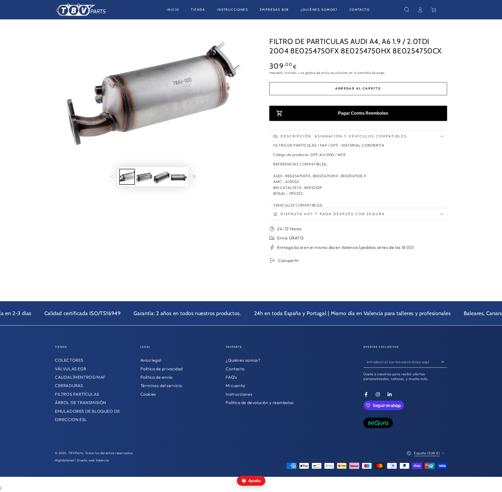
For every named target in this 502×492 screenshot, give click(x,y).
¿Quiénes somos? (243, 360)
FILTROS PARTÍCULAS (77, 394)
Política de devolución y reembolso (259, 402)
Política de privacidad (161, 368)
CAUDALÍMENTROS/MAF (80, 377)
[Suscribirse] (444, 361)
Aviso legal (150, 360)
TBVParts (75, 453)
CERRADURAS (69, 385)
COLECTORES (69, 360)
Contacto (235, 368)
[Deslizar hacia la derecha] (194, 177)
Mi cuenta (235, 385)
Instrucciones (239, 394)
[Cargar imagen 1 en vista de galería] (127, 177)
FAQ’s (231, 377)
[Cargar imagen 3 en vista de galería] (161, 177)
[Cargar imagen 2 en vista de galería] (144, 177)
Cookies (148, 394)
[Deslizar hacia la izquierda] (112, 177)
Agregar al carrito (358, 88)
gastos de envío (317, 73)
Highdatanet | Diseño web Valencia (82, 460)
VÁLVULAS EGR (70, 368)
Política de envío (156, 377)
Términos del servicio (161, 385)
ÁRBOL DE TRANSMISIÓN (80, 402)
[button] (406, 9)
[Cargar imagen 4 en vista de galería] (179, 177)
